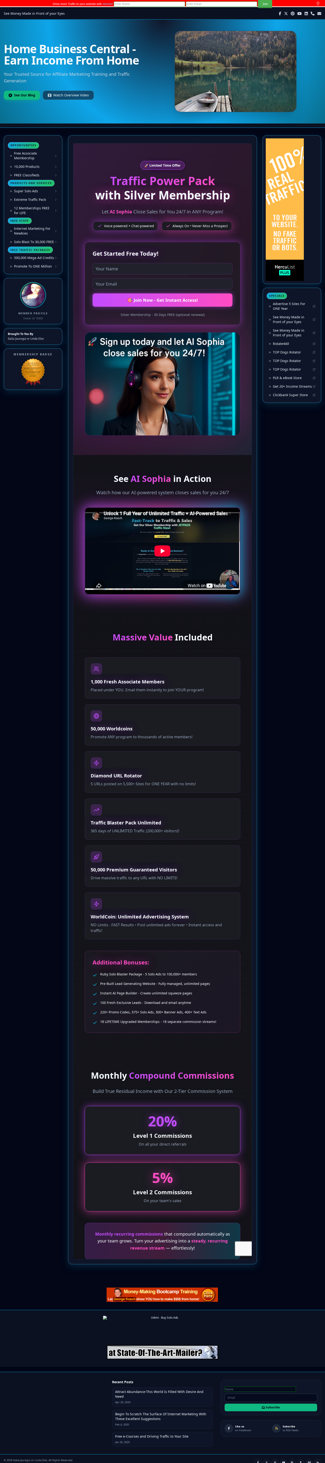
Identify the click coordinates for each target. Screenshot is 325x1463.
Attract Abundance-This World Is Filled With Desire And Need (159, 1394)
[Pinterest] (293, 13)
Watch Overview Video (71, 95)
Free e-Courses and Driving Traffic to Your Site (151, 1436)
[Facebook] (280, 13)
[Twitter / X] (286, 13)
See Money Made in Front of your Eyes (34, 13)
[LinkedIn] (306, 13)
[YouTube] (299, 13)
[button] (265, 4)
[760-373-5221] (313, 13)
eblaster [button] (108, 4)
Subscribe (273, 1407)
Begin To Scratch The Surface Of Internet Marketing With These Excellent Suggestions (160, 1416)
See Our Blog (24, 95)
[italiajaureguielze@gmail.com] (319, 13)
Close (318, 3)
